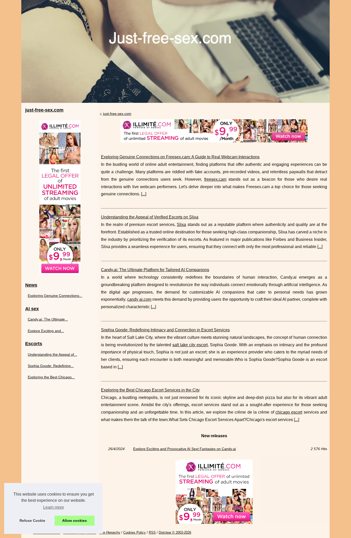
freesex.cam (215, 179)
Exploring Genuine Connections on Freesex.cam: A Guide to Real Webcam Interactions (180, 157)
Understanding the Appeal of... (52, 354)
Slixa (181, 224)
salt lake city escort (190, 345)
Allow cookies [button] (74, 520)
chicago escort (288, 412)
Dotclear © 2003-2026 (175, 532)
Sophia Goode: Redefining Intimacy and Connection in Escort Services (165, 330)
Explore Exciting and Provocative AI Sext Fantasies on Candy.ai (184, 449)
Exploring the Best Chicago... (51, 377)
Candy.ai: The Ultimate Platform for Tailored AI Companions (155, 270)
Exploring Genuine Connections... (55, 296)
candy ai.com (139, 299)
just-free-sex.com (117, 114)
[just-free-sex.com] (175, 51)
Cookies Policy (134, 532)
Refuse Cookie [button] (32, 520)
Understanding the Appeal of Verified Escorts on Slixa (149, 217)
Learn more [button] (53, 507)
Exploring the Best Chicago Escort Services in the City (150, 390)
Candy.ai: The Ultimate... (48, 319)
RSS (152, 532)
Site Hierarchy (109, 532)
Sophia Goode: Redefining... (51, 366)
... (143, 194)
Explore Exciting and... (46, 331)
